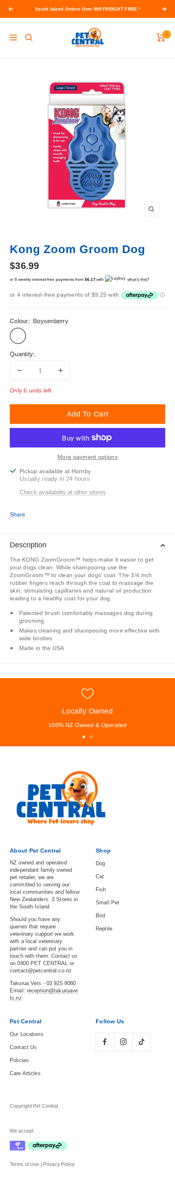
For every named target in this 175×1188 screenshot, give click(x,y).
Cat (100, 876)
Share (17, 514)
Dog (100, 863)
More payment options (87, 457)
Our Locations (27, 1034)
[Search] (29, 37)
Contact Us (23, 1047)
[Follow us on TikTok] (141, 1042)
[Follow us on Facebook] (105, 1042)
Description (28, 545)
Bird (100, 915)
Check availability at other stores (63, 492)
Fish (101, 889)
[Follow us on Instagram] (123, 1042)
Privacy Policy (59, 1164)
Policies (19, 1060)
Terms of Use (24, 1164)
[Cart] (161, 37)
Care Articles (25, 1073)
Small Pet (107, 902)
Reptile (104, 929)
